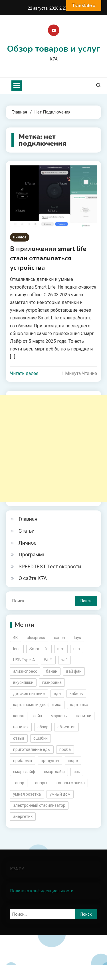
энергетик (23, 816)
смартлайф (54, 771)
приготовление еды (32, 749)
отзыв (19, 738)
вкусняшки (23, 682)
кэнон (18, 715)
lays (77, 637)
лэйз (37, 715)
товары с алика (70, 782)
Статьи (27, 531)
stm (60, 648)
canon (59, 637)
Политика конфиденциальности (41, 890)
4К (15, 637)
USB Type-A (24, 660)
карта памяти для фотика (37, 704)
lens (17, 648)
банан (51, 671)
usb (76, 648)
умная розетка (27, 794)
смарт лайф (24, 771)
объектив (66, 727)
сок (77, 771)
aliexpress (36, 637)
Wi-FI (48, 660)
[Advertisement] (53, 448)
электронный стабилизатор (39, 805)
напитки (83, 715)
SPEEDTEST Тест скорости (50, 566)
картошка (79, 704)
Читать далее (24, 373)
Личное (20, 237)
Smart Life (39, 648)
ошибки (40, 738)
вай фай (74, 671)
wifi (64, 660)
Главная (28, 519)
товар (18, 782)
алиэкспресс (25, 671)
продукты (50, 760)
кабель (76, 693)
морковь (59, 715)
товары (40, 782)
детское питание (29, 693)
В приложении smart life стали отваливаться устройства (48, 258)
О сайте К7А (33, 578)
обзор (43, 727)
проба (65, 749)
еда (57, 693)
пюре (73, 760)
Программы (33, 554)
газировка (52, 682)
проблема (22, 760)
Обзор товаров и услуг (53, 49)
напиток (21, 727)
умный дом (60, 794)
